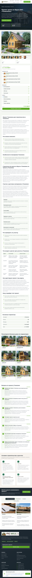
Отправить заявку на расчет (16, 108)
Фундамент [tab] (18, 498)
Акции (3, 558)
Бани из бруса (4, 555)
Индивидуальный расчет (21, 555)
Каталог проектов (5, 556)
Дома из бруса (7, 6)
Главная (3, 6)
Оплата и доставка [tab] (10, 498)
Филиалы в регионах (5, 565)
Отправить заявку (26, 491)
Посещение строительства (21, 556)
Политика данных (5, 568)
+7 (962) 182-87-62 (21, 565)
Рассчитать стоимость (6, 20)
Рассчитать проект (27, 1)
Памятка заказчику (20, 558)
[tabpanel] (16, 515)
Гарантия (18, 559)
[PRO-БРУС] (5, 1)
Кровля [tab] (24, 498)
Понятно (27, 573)
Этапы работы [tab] (16, 500)
